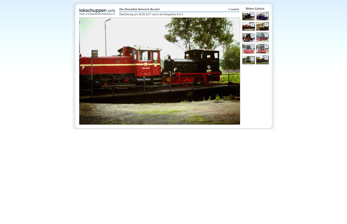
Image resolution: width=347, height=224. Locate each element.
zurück (235, 9)
